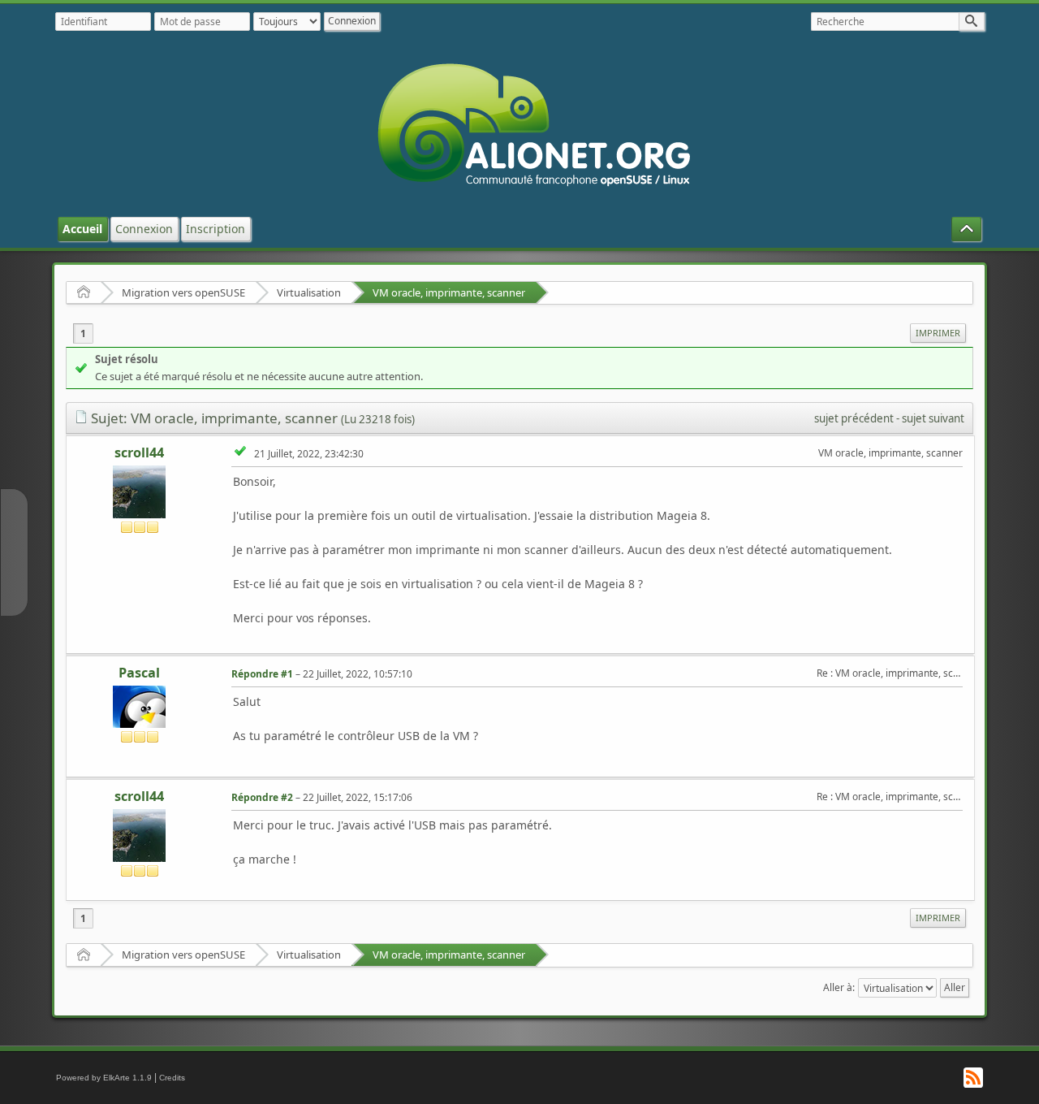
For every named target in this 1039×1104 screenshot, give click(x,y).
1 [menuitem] (83, 333)
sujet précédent (854, 418)
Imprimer (938, 333)
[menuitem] (938, 333)
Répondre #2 (262, 797)
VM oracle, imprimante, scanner (449, 292)
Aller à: (839, 987)
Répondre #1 (262, 674)
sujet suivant (933, 418)
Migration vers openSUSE (183, 292)
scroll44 (139, 452)
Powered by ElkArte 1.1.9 (104, 1077)
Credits (172, 1077)
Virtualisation (309, 292)
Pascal (139, 673)
